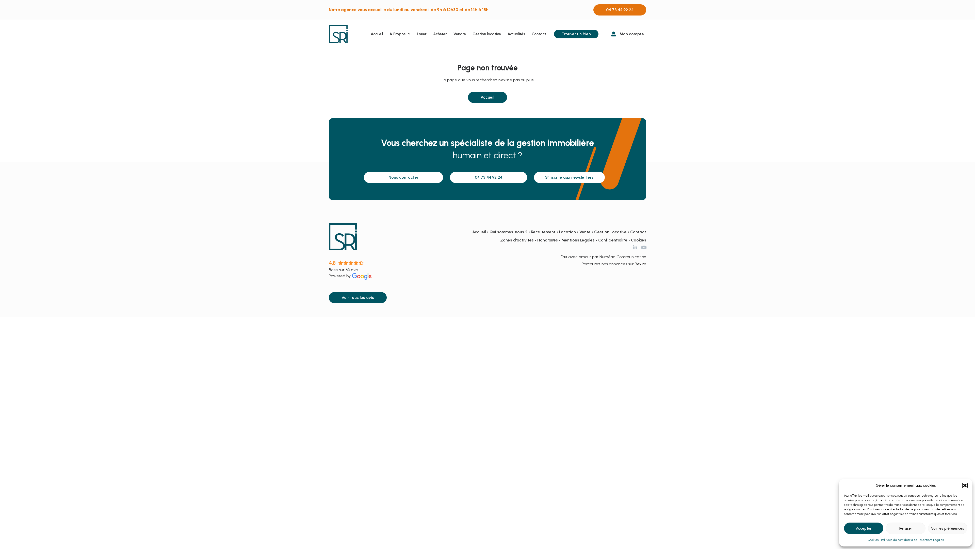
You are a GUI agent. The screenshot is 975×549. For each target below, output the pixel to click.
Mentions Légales (932, 540)
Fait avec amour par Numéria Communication (603, 256)
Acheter (440, 34)
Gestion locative (487, 34)
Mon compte (632, 34)
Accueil (377, 34)
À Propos (397, 34)
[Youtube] (643, 247)
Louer (422, 34)
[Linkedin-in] (635, 247)
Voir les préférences (947, 528)
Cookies (873, 540)
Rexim (640, 264)
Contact (539, 34)
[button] (964, 485)
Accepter (863, 528)
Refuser (905, 528)
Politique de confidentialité (899, 540)
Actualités (516, 34)
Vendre (459, 34)
